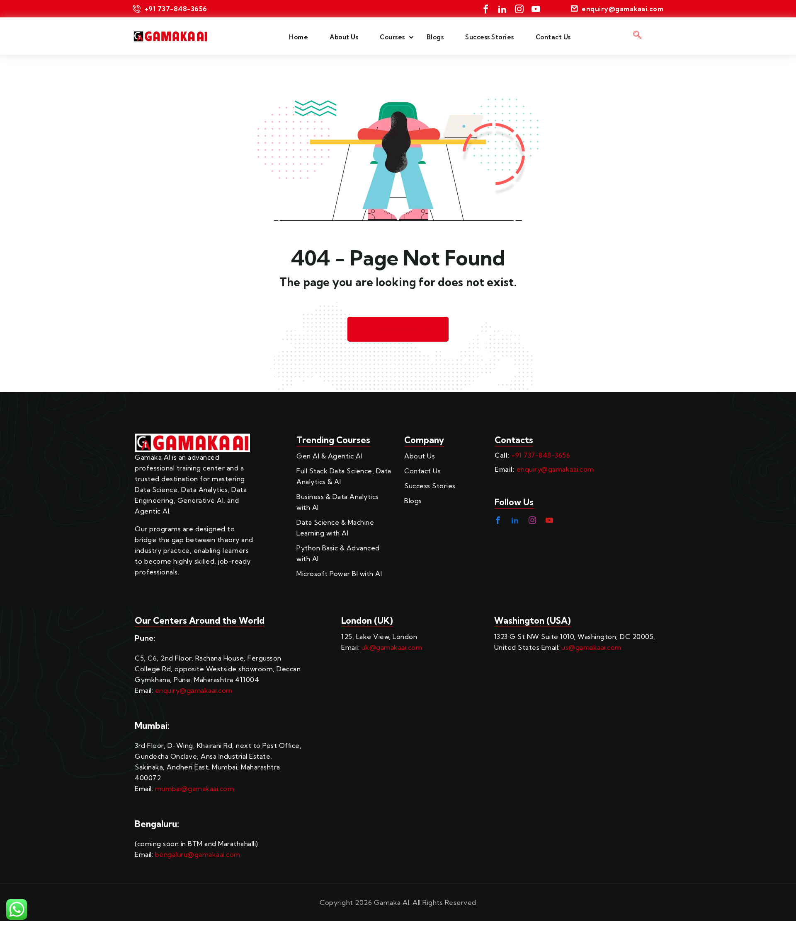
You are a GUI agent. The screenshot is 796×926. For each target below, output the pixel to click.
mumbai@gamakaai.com (194, 788)
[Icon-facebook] (485, 9)
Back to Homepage (405, 329)
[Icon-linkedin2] (502, 9)
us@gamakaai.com (591, 647)
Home (298, 37)
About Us (344, 37)
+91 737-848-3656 (540, 455)
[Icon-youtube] (536, 9)
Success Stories (489, 37)
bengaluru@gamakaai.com (197, 854)
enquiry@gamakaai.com (555, 469)
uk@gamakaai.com (392, 647)
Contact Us (553, 37)
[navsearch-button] (637, 36)
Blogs (435, 37)
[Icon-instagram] (519, 9)
